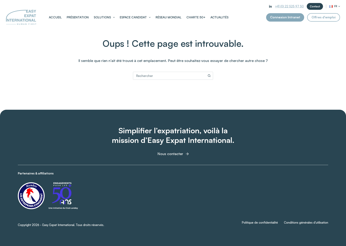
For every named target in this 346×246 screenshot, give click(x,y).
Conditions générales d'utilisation (306, 222)
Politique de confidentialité (260, 222)
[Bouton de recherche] (209, 76)
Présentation (78, 17)
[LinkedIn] (270, 6)
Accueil (55, 17)
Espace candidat (133, 17)
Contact (315, 6)
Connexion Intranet (285, 17)
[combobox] (169, 76)
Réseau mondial (168, 17)
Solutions (102, 17)
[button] (334, 6)
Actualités (219, 17)
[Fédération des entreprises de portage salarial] (31, 195)
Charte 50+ (195, 17)
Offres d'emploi (324, 17)
